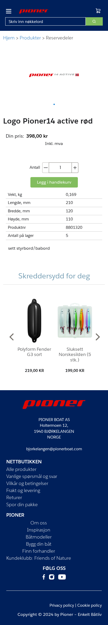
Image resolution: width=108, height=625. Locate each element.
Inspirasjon (38, 530)
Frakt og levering (23, 490)
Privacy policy (62, 605)
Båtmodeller (39, 537)
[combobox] (45, 21)
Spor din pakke (22, 504)
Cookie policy (89, 605)
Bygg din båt (38, 544)
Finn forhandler (38, 551)
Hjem (9, 38)
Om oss (38, 523)
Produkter (30, 38)
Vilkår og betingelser (27, 483)
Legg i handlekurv (54, 182)
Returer (14, 497)
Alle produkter (21, 469)
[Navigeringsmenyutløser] (8, 11)
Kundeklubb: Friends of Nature (38, 558)
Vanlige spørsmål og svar (31, 476)
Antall (35, 167)
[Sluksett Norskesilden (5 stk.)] (75, 321)
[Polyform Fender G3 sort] (34, 321)
